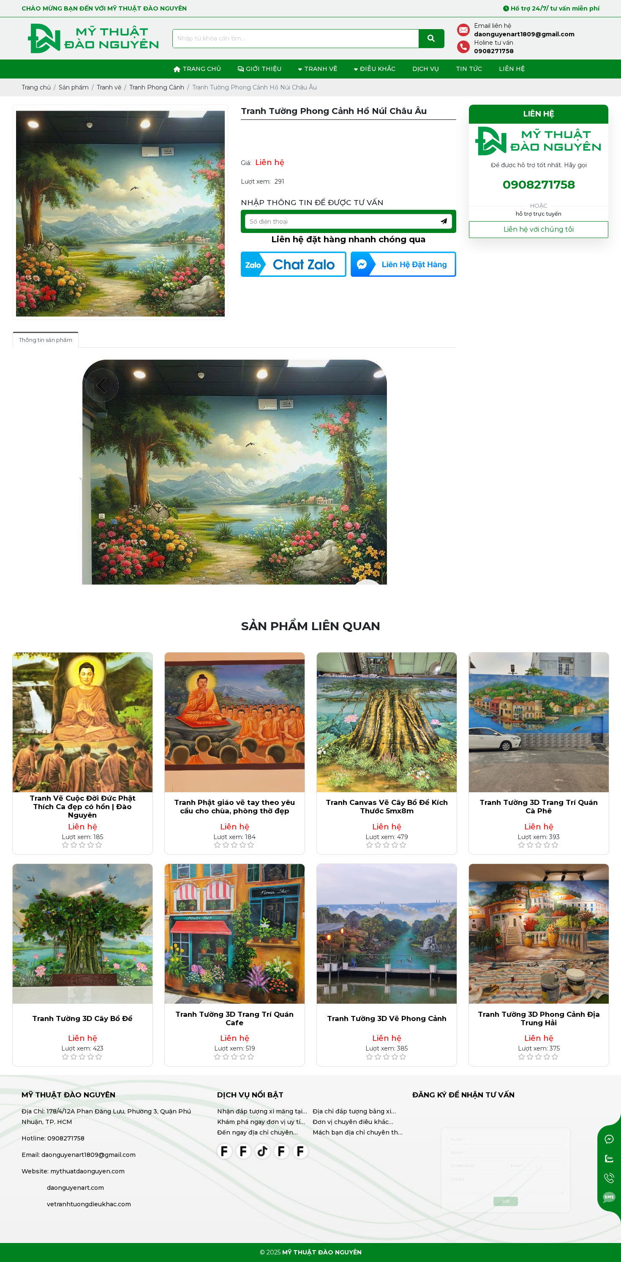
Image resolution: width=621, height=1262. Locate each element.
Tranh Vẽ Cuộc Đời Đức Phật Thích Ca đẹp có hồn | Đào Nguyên (83, 806)
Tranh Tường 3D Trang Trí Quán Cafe (234, 1018)
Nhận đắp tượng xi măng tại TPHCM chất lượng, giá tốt (259, 1112)
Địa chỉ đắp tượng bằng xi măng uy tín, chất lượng (352, 1112)
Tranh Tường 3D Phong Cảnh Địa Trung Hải (539, 1018)
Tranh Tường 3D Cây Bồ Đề (82, 1018)
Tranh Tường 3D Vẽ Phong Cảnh (387, 1018)
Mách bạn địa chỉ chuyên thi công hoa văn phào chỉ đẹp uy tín (356, 1133)
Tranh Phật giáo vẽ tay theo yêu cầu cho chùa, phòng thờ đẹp (234, 806)
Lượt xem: (256, 181)
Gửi (505, 1215)
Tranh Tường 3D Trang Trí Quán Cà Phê (538, 806)
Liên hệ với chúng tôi (539, 229)
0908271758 (539, 185)
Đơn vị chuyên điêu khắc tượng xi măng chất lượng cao (358, 1122)
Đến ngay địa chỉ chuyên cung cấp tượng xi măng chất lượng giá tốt (261, 1133)
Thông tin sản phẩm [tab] (45, 339)
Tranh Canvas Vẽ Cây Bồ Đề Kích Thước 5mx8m (387, 806)
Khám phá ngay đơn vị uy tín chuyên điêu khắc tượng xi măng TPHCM (261, 1122)
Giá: (246, 163)
